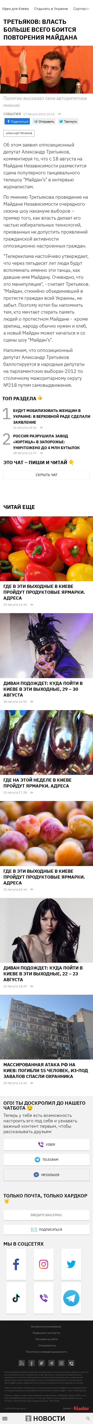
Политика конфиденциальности (46, 1351)
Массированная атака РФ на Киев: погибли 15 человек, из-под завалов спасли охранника (45, 1070)
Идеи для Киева (15, 8)
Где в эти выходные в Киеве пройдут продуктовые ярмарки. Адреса (44, 592)
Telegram (50, 1160)
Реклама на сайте (46, 1339)
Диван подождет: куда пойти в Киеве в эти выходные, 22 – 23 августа (43, 974)
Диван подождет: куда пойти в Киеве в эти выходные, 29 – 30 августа (43, 689)
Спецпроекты (47, 1345)
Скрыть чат (46, 474)
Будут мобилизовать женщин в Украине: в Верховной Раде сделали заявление (51, 416)
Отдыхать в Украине (51, 8)
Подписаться (50, 1230)
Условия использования (46, 1326)
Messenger (50, 1175)
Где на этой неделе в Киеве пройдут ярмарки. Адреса (37, 783)
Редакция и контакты (46, 1332)
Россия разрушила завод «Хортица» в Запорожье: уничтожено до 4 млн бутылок (46, 442)
